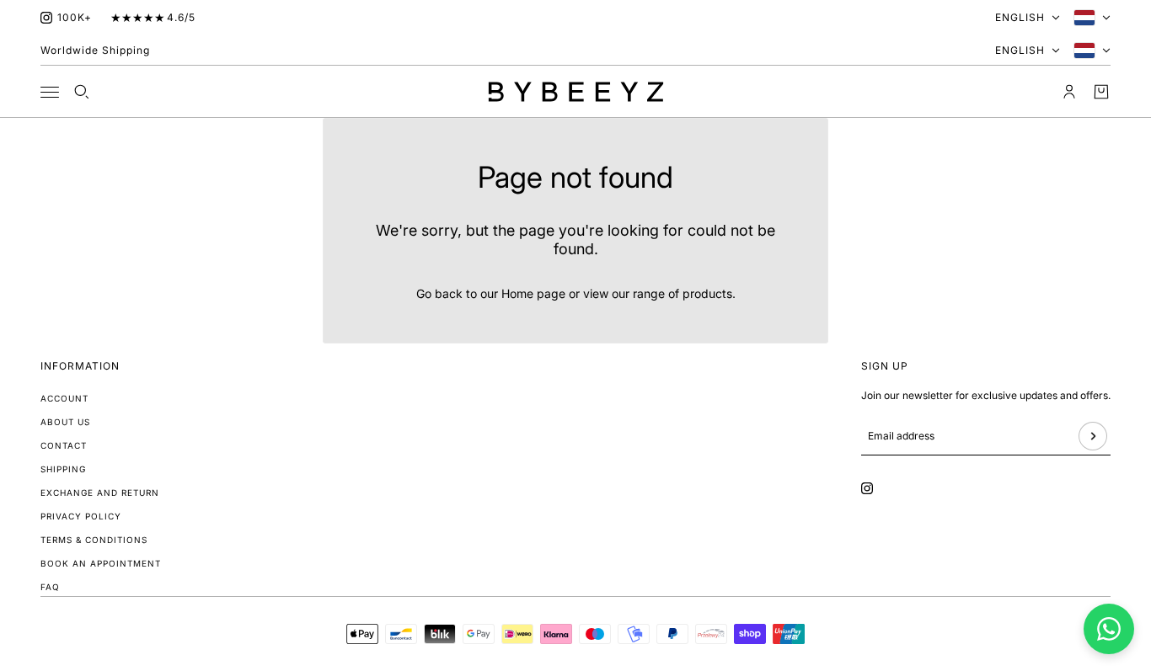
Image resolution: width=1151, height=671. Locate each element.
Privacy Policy (80, 516)
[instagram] (46, 17)
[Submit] (1093, 436)
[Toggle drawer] (49, 92)
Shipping (63, 469)
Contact (63, 445)
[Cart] (1101, 92)
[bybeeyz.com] (576, 91)
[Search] (81, 92)
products (707, 293)
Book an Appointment (100, 563)
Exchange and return (99, 492)
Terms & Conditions (93, 540)
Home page (533, 293)
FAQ (50, 587)
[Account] (1069, 92)
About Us (65, 422)
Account (64, 398)
